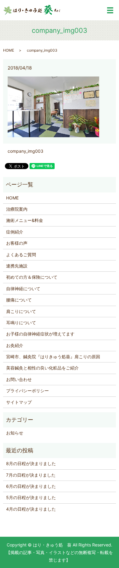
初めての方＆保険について (31, 277)
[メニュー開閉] (110, 10)
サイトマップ (19, 402)
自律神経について (23, 288)
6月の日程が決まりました (31, 486)
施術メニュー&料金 (24, 220)
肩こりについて (21, 311)
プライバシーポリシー (27, 390)
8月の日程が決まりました (31, 463)
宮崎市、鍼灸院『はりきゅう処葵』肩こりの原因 (53, 356)
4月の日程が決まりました (31, 509)
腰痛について (19, 299)
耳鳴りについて (21, 322)
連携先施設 (16, 265)
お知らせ (14, 432)
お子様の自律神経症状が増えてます (40, 333)
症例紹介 (14, 231)
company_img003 (25, 151)
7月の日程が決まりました (31, 475)
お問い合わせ (19, 379)
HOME (8, 50)
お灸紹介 (14, 345)
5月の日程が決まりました (31, 497)
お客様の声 (16, 243)
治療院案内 (16, 209)
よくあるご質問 (21, 254)
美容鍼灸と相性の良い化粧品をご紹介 (42, 367)
